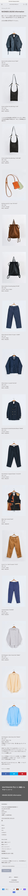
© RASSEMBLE (14, 880)
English (16, 877)
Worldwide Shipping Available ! (14, 1)
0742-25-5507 (6, 808)
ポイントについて (5, 846)
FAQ (2, 830)
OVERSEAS (4, 834)
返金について (4, 844)
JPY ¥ (10, 877)
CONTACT (4, 832)
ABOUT (3, 828)
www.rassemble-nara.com (8, 818)
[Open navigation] (1, 4)
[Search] (24, 4)
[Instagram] (2, 820)
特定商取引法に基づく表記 (7, 853)
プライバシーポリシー (6, 849)
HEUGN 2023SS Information (11, 795)
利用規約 (3, 851)
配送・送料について (6, 842)
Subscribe (6, 870)
